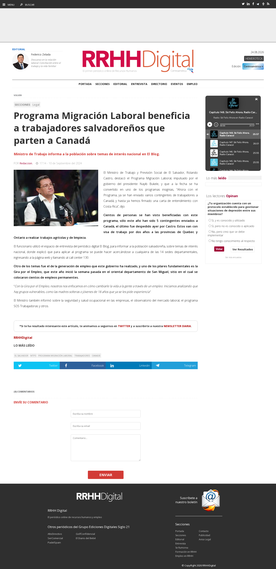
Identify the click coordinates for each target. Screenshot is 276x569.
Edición (236, 66)
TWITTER (124, 326)
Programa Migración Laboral (55, 355)
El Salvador (21, 355)
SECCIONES (102, 84)
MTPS (33, 355)
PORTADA (85, 84)
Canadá (96, 355)
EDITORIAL (120, 84)
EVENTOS (177, 84)
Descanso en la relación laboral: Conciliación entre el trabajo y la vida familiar (46, 63)
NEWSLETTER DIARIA (177, 326)
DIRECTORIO (159, 84)
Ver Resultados (242, 249)
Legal (35, 104)
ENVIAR (105, 475)
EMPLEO (192, 84)
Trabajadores (82, 355)
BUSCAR (28, 4)
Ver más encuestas (233, 257)
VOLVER (18, 95)
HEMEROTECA (254, 58)
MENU (10, 4)
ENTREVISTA (139, 84)
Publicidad (204, 535)
